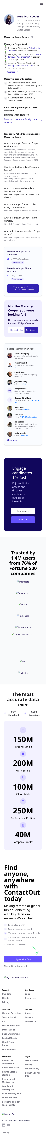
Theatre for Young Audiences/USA (24, 55)
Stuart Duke (19, 372)
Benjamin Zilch (20, 363)
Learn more (23, 511)
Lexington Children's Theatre (20, 65)
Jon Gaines (19, 422)
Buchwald (23, 384)
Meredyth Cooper (28, 16)
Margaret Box (20, 388)
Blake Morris (20, 433)
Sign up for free (23, 959)
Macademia (26, 410)
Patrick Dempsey (21, 353)
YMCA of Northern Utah (28, 417)
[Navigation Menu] (41, 4)
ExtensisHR (24, 436)
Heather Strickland (22, 398)
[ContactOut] (14, 4)
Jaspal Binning (20, 381)
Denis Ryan (19, 407)
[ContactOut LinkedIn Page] (3, 1125)
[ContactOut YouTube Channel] (8, 1125)
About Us (29, 1013)
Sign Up (23, 519)
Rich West (18, 414)
